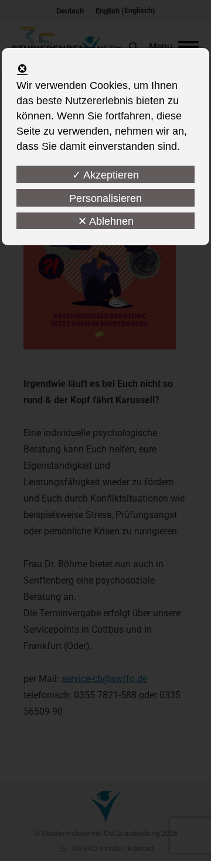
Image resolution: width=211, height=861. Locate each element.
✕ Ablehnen (106, 221)
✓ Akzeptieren (105, 175)
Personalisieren (105, 198)
